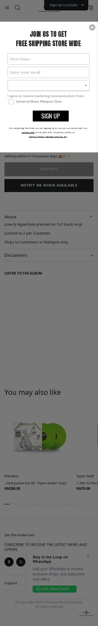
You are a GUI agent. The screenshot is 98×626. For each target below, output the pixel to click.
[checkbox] (49, 101)
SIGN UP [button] (50, 115)
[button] (92, 27)
